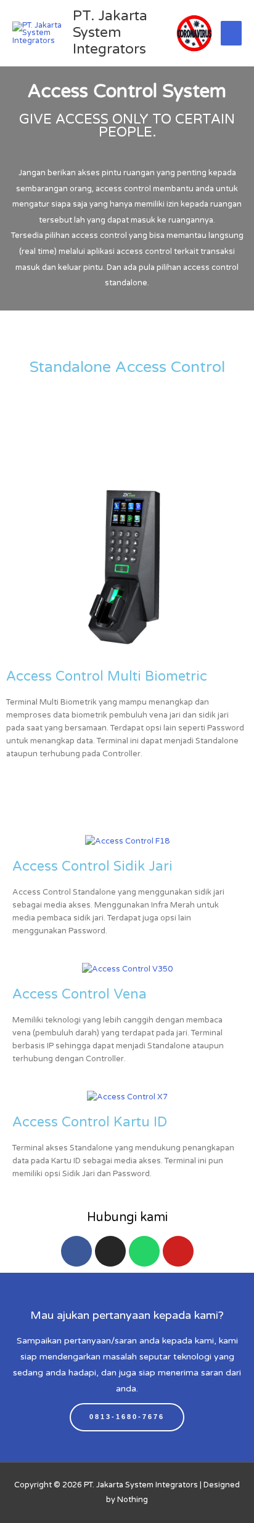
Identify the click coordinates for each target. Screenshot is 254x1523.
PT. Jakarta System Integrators (110, 32)
